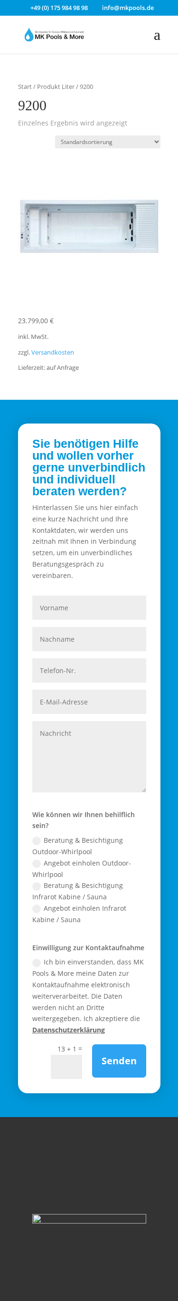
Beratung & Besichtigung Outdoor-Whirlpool (77, 846)
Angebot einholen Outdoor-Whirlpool (81, 868)
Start (25, 86)
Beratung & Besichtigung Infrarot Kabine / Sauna (77, 891)
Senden (119, 1060)
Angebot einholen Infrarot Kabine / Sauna (79, 914)
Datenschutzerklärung (68, 1029)
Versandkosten (52, 352)
